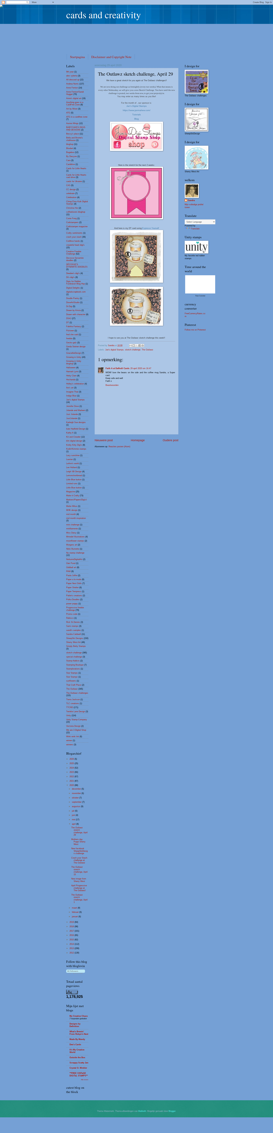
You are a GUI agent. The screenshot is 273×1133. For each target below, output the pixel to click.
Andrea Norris (72, 84)
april (74, 824)
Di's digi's (70, 277)
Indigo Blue (71, 396)
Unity (68, 715)
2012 (72, 953)
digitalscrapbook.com (76, 292)
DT (67, 322)
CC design (71, 189)
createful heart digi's (75, 245)
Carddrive (70, 164)
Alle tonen (84, 1079)
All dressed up (72, 79)
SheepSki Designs (74, 638)
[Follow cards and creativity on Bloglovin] (75, 973)
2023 (72, 772)
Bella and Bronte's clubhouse (74, 139)
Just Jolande (72, 414)
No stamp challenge (75, 553)
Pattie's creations (74, 595)
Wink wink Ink (72, 736)
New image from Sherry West (78, 880)
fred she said (72, 334)
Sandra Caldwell (73, 634)
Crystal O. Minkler (78, 1068)
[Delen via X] (136, 345)
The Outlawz (147, 350)
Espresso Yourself (150, 228)
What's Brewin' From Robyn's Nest (79, 1032)
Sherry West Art (73, 642)
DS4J (68, 318)
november (77, 793)
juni (74, 815)
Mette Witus (71, 506)
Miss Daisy (71, 533)
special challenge (74, 657)
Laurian (69, 459)
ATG (68, 113)
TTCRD (69, 707)
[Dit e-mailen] (130, 345)
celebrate (70, 193)
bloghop (69, 144)
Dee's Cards (75, 1044)
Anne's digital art (73, 98)
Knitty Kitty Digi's (74, 445)
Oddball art (71, 567)
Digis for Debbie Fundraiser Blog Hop (75, 282)
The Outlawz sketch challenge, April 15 (79, 870)
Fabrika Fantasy (73, 326)
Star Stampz (72, 677)
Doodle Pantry (72, 298)
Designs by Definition (75, 1025)
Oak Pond (70, 563)
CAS (68, 185)
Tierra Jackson (73, 699)
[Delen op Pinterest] (142, 345)
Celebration (71, 197)
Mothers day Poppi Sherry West (78, 841)
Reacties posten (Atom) (119, 446)
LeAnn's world (72, 463)
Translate (195, 228)
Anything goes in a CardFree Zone (74, 103)
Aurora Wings (72, 123)
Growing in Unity (73, 357)
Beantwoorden (112, 385)
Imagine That (72, 392)
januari (75, 916)
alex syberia (71, 76)
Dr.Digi (69, 306)
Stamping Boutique (75, 665)
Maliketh (142, 1111)
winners (69, 744)
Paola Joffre (71, 575)
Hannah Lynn (72, 371)
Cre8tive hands (73, 241)
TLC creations (72, 703)
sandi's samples (73, 630)
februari (75, 912)
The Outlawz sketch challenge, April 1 (79, 898)
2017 (72, 931)
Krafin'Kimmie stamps (76, 449)
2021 (72, 781)
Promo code (71, 614)
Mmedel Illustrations (75, 536)
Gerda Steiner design (75, 346)
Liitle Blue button (74, 479)
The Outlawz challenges (77, 693)
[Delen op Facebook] (139, 345)
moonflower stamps (75, 541)
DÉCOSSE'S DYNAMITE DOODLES (77, 265)
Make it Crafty (72, 495)
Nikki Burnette (72, 549)
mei (74, 819)
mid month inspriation (76, 518)
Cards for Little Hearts (76, 168)
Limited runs (71, 483)
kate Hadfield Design (75, 429)
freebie (69, 338)
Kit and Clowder (73, 437)
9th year (70, 72)
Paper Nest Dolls (74, 583)
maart (75, 908)
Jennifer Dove (72, 406)
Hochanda (70, 379)
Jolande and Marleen (75, 410)
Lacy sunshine (72, 455)
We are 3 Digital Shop (76, 730)
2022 (72, 776)
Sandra (191, 200)
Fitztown (70, 330)
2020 (72, 785)
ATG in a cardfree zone (76, 117)
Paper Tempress (73, 591)
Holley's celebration (75, 384)
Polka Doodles (72, 599)
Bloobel (69, 148)
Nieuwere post (104, 440)
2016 (72, 935)
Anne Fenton (72, 88)
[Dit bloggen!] (133, 345)
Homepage (138, 440)
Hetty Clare (71, 375)
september (77, 802)
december (77, 789)
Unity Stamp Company (76, 719)
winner (69, 740)
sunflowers (71, 681)
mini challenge (72, 524)
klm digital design (74, 441)
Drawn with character (75, 314)
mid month (71, 514)
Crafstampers (72, 222)
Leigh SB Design (74, 471)
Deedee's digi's (73, 273)
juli (73, 811)
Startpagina (77, 57)
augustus (76, 806)
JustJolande (71, 418)
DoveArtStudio (72, 302)
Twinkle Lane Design (75, 711)
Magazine (70, 491)
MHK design (71, 510)
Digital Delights (73, 288)
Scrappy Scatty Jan (79, 1062)
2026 (72, 759)
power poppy (72, 603)
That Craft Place (73, 685)
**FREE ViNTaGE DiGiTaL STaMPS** (79, 1074)
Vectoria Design (73, 726)
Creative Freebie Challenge (73, 252)
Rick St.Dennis (73, 622)
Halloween (71, 367)
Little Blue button (74, 487)
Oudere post (170, 440)
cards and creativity (103, 14)
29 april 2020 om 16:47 (140, 368)
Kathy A (69, 433)
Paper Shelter (72, 587)
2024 (72, 768)
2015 (72, 939)
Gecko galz (71, 342)
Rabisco (70, 618)
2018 (72, 926)
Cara (68, 160)
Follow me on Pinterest (195, 330)
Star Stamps (72, 673)
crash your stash (74, 237)
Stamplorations (73, 669)
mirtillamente (72, 528)
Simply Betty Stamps (76, 646)
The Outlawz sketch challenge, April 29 (79, 831)
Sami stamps (72, 626)
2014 (72, 944)
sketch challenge (132, 350)
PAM (68, 571)
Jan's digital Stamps (114, 350)
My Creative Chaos (79, 1016)
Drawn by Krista (73, 310)
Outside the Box (77, 1057)
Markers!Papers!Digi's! (76, 499)
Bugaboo (70, 152)
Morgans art (71, 545)
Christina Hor (72, 208)
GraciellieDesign (73, 353)
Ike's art (69, 387)
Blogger (172, 1111)
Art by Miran (71, 109)
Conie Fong (71, 218)
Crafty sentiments (74, 233)
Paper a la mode (73, 579)
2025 (72, 763)
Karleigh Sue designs (76, 422)
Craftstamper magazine (77, 226)
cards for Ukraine (74, 181)
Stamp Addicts (73, 661)
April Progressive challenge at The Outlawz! (79, 888)
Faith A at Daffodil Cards (117, 368)
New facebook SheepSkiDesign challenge (79, 851)
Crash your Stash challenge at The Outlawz (79, 860)
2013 (72, 948)
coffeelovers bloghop (75, 212)
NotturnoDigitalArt (74, 559)
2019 (72, 922)
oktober (75, 798)
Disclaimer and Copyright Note (111, 57)
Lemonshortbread (74, 475)
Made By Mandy (77, 1039)
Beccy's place (72, 134)
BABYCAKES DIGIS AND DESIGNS (75, 128)
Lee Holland (71, 467)
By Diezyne (71, 156)
